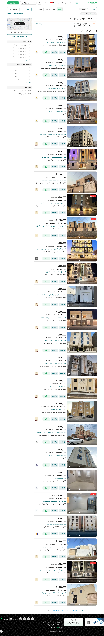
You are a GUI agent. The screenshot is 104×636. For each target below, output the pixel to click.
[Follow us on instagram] (20, 620)
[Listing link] (65, 44)
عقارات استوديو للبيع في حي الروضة (22, 45)
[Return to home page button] (92, 3)
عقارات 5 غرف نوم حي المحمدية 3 (23, 74)
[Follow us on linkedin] (24, 620)
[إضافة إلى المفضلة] (69, 53)
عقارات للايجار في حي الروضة (24, 94)
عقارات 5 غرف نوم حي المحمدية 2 (23, 77)
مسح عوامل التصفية (18, 14)
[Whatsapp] (46, 52)
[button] (93, 9)
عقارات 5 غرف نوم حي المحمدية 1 (23, 71)
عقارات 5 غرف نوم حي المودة (24, 68)
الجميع (59, 9)
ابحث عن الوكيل (68, 3)
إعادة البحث (39, 24)
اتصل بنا (44, 622)
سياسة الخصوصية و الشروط (54, 625)
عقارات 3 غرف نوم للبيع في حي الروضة (22, 48)
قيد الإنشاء (47, 9)
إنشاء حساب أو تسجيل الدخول (28, 3)
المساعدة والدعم (59, 619)
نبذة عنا (50, 619)
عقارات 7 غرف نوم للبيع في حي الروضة (22, 57)
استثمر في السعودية (57, 3)
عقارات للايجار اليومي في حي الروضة (22, 91)
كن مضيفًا (46, 3)
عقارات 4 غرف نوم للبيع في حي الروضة (22, 51)
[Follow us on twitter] (28, 620)
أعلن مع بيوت (60, 622)
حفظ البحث (9, 14)
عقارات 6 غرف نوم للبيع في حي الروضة (22, 54)
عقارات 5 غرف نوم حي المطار (24, 80)
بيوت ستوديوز (51, 622)
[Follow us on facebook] (32, 620)
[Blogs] (77, 3)
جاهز (54, 9)
